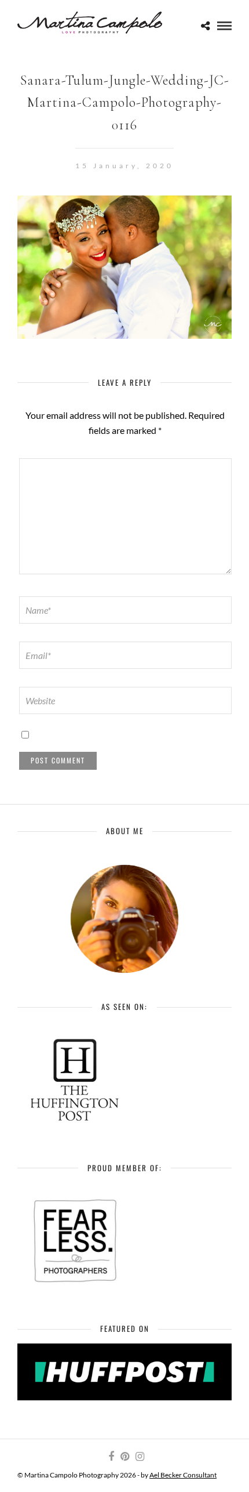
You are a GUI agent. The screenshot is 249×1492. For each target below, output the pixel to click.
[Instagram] (139, 1456)
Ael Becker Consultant (183, 1475)
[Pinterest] (124, 1456)
